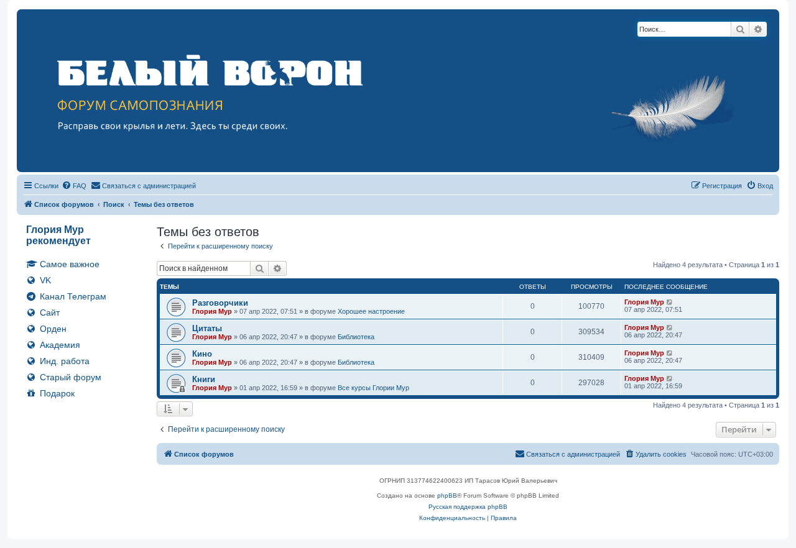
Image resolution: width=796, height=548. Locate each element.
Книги (203, 379)
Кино (202, 353)
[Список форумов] (398, 90)
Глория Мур (212, 311)
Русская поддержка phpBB (467, 506)
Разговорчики (220, 303)
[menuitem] (74, 185)
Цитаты (207, 328)
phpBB (447, 495)
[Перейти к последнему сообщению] (670, 302)
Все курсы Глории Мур (373, 387)
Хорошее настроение (371, 311)
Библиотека (356, 336)
